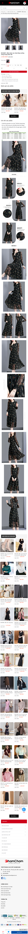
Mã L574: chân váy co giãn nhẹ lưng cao (7, 807)
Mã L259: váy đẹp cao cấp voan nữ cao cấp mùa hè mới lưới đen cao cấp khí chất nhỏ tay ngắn (21, 646)
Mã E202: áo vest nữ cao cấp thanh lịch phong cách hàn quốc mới (21, 623)
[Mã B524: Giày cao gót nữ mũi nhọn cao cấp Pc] (7, 545)
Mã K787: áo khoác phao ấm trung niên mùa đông (20, 738)
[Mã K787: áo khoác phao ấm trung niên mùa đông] (21, 729)
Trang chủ (3, 901)
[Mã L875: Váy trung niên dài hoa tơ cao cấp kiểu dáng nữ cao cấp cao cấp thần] (7, 706)
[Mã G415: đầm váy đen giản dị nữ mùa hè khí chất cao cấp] (21, 545)
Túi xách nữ (4, 837)
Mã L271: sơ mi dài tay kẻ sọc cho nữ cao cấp (7, 784)
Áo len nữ (4, 853)
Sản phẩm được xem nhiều (8, 536)
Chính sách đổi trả (5, 890)
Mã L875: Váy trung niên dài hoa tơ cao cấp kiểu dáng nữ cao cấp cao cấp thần (6, 715)
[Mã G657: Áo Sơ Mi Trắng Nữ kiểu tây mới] (21, 568)
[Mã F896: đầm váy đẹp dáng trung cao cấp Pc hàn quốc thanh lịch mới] (7, 591)
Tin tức (22, 917)
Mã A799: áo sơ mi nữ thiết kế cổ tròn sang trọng (7, 577)
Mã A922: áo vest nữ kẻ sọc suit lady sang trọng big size (6, 646)
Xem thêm (13, 116)
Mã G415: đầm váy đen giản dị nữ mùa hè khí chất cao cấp (21, 554)
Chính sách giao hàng (5, 894)
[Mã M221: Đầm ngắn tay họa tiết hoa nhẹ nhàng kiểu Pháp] (20, 100)
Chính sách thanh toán (6, 888)
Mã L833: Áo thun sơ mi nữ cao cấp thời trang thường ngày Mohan (7, 761)
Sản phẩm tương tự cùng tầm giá (10, 91)
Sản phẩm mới (4, 850)
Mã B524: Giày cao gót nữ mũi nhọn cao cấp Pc (7, 554)
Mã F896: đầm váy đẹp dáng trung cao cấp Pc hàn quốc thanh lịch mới (6, 600)
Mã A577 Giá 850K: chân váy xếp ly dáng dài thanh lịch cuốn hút (21, 600)
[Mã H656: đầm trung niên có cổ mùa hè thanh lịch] (21, 798)
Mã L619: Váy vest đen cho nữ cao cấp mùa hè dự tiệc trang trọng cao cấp (21, 669)
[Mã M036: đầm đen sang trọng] (7, 614)
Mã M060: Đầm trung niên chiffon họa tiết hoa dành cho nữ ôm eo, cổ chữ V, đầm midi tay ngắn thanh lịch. (7, 738)
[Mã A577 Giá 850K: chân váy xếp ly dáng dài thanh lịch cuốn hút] (21, 591)
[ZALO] (5, 878)
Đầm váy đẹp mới (5, 825)
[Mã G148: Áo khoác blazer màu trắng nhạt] (21, 775)
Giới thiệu (3, 903)
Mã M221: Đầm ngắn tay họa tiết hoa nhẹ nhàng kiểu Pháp (20, 109)
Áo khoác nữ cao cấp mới (7, 828)
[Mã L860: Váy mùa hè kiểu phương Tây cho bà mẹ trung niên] (7, 660)
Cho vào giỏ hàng (14, 71)
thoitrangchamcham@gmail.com (10, 875)
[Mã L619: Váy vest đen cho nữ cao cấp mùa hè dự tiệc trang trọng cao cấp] (21, 660)
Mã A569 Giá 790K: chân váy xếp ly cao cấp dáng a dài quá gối (6, 692)
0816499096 (5, 873)
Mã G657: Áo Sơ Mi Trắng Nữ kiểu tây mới (21, 577)
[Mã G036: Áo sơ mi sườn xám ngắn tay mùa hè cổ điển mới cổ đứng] (21, 706)
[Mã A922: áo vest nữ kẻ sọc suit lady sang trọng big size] (7, 637)
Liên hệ (2, 907)
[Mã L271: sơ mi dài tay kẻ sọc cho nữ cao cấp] (7, 775)
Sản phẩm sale (5, 847)
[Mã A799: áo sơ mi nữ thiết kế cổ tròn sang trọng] (7, 568)
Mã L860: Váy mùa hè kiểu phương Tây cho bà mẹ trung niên (6, 669)
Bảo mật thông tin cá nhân (6, 886)
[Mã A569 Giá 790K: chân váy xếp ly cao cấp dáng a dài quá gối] (7, 683)
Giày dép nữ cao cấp (6, 834)
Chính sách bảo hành (5, 892)
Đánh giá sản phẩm (7, 86)
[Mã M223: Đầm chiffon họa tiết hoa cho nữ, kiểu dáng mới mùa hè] (7, 100)
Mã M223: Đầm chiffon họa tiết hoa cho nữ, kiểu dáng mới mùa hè (6, 109)
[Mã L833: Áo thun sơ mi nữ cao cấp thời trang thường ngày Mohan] (7, 752)
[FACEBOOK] (2, 878)
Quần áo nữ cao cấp (6, 831)
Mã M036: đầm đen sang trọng (7, 622)
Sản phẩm (3, 905)
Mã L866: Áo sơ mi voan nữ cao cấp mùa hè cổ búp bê (20, 761)
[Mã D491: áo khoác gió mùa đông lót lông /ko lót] (21, 683)
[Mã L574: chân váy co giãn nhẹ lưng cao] (7, 798)
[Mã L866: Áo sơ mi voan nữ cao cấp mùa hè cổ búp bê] (21, 752)
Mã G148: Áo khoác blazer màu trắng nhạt (21, 784)
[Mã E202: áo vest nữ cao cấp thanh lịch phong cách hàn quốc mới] (21, 614)
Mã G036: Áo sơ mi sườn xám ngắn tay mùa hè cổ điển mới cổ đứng (21, 715)
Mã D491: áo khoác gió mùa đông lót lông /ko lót (20, 692)
